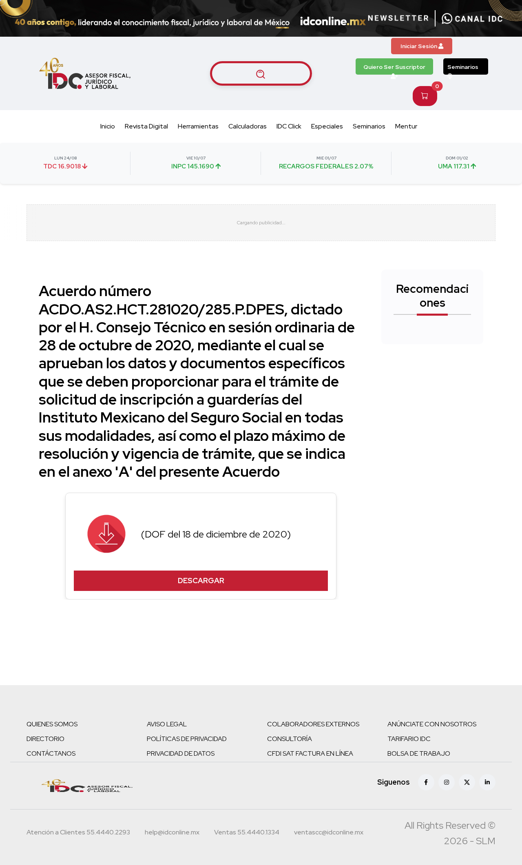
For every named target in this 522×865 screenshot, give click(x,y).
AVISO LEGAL (167, 724)
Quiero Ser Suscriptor (394, 67)
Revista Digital (146, 126)
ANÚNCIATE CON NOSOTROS (431, 724)
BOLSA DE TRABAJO (418, 753)
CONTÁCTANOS (51, 753)
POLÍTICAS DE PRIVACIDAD (187, 738)
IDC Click (288, 126)
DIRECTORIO (45, 738)
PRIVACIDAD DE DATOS (181, 753)
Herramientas (198, 126)
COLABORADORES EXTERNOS (313, 724)
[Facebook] (426, 782)
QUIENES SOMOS (52, 724)
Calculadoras (247, 126)
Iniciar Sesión (419, 46)
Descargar (201, 580)
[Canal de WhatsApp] (472, 18)
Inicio (107, 126)
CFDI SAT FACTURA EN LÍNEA (310, 753)
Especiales (327, 126)
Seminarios (462, 67)
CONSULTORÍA (289, 738)
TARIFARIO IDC (409, 738)
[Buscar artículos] (261, 73)
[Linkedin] (487, 782)
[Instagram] (446, 782)
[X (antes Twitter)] (467, 782)
